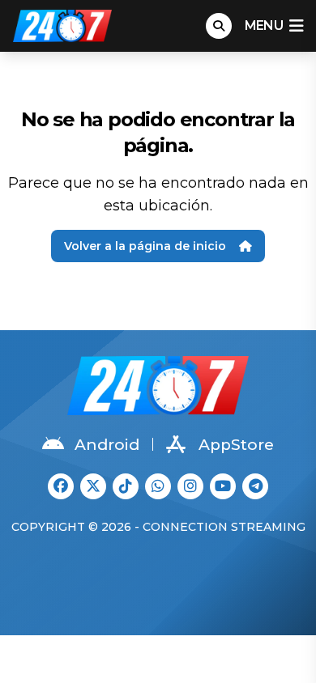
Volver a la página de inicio (145, 246)
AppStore (236, 444)
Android (107, 444)
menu (264, 25)
